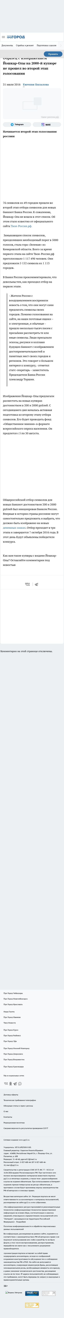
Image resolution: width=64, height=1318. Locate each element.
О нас (6, 1111)
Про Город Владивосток (14, 1059)
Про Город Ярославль (13, 1004)
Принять (53, 54)
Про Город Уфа (10, 1041)
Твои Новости (10, 1023)
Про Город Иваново (12, 1017)
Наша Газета (9, 1011)
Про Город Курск (11, 1030)
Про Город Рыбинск (12, 1035)
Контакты (8, 1117)
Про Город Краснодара (14, 1066)
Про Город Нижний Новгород (16, 1048)
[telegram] (37, 584)
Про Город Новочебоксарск (15, 999)
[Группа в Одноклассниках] (10, 1084)
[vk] (27, 584)
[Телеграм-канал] (17, 124)
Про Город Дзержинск (13, 1054)
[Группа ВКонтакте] (6, 1084)
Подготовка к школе (47, 45)
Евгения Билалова (36, 84)
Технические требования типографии (20, 1100)
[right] (61, 46)
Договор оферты (11, 1094)
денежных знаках (14, 527)
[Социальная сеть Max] (47, 124)
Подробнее (21, 1222)
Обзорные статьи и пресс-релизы (18, 1106)
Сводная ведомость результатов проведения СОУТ (26, 1128)
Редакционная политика (14, 1122)
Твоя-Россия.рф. (21, 226)
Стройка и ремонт (25, 45)
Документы (7, 45)
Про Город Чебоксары (13, 993)
